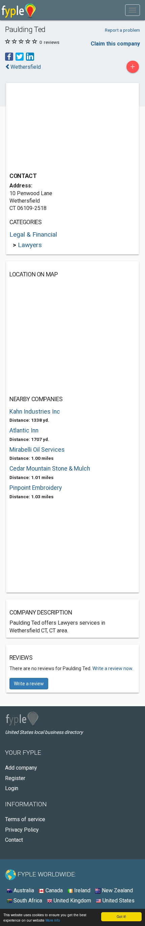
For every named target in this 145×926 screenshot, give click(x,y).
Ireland (81, 890)
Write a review (29, 683)
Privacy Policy (22, 830)
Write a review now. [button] (112, 668)
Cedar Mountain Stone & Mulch (49, 468)
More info (53, 920)
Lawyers (30, 245)
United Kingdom (71, 900)
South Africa (27, 900)
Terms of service (25, 819)
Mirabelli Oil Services (37, 449)
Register (15, 778)
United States (118, 900)
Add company (21, 768)
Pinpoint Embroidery (35, 487)
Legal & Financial (33, 234)
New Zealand (116, 890)
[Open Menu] (132, 10)
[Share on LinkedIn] (30, 56)
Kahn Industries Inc (34, 411)
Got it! (121, 916)
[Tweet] (20, 56)
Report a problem (122, 30)
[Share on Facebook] (9, 56)
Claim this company (115, 43)
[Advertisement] (60, 128)
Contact (14, 840)
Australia (23, 890)
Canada (53, 890)
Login (11, 788)
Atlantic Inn (23, 430)
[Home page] (18, 10)
